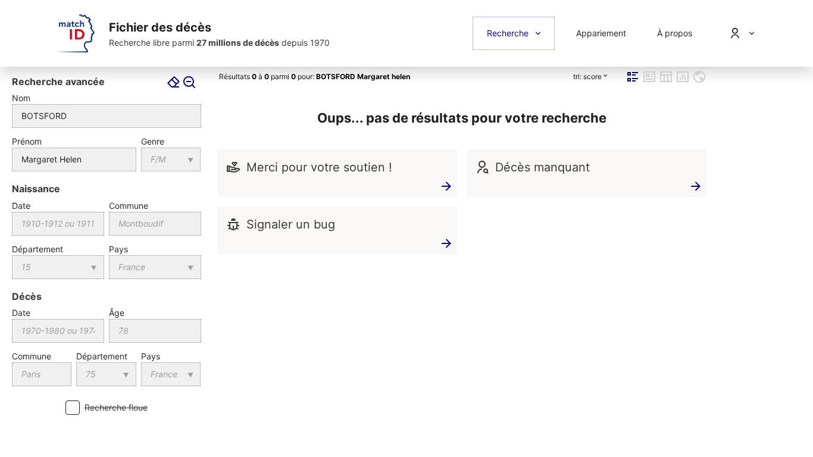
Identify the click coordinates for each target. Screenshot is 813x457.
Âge (116, 313)
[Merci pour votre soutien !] (233, 167)
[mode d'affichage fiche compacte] (633, 81)
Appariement (601, 33)
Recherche (508, 33)
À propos (674, 33)
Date (21, 206)
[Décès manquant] (482, 167)
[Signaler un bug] (233, 224)
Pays (118, 249)
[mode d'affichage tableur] (666, 81)
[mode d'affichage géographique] (699, 81)
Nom (21, 98)
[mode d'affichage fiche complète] (649, 81)
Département (37, 249)
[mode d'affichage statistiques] (683, 81)
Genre (152, 141)
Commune (128, 206)
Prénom (27, 141)
